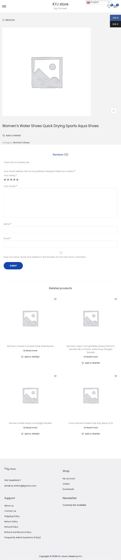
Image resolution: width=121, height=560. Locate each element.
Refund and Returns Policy (17, 532)
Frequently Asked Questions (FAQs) (22, 537)
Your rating (10, 175)
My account (69, 478)
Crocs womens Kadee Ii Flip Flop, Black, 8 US (90, 423)
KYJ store (60, 4)
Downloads (68, 489)
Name (8, 224)
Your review (10, 186)
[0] (109, 6)
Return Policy (11, 521)
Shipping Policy (12, 516)
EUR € (114, 24)
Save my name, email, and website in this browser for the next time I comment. (45, 257)
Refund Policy (11, 526)
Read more (31, 350)
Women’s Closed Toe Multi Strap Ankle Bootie (30, 346)
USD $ (114, 18)
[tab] (60, 155)
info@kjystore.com (26, 485)
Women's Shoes (21, 142)
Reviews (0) (60, 154)
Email (7, 238)
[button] (11, 135)
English (94, 2)
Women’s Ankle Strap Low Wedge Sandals (30, 423)
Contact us (10, 510)
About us (9, 505)
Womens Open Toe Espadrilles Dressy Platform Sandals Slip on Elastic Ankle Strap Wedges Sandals (91, 349)
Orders (66, 483)
